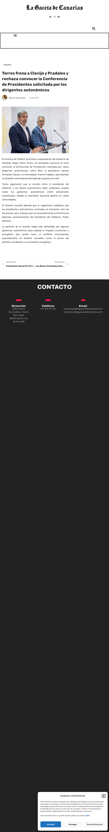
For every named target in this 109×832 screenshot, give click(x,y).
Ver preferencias (95, 824)
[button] (103, 796)
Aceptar (51, 824)
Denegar (73, 824)
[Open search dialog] (94, 29)
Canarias (7, 65)
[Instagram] (54, 17)
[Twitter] (50, 17)
